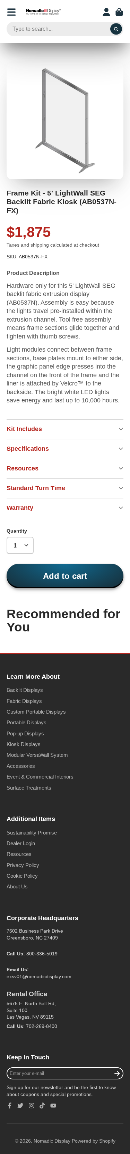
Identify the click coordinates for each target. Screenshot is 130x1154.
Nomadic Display (52, 1141)
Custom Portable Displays (36, 712)
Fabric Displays (24, 701)
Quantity (17, 531)
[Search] (116, 29)
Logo (43, 12)
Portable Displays (26, 722)
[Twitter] (20, 1106)
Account (106, 12)
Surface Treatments (29, 788)
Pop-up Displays (25, 733)
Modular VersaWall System (37, 755)
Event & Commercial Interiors (40, 777)
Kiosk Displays (24, 744)
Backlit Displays (25, 690)
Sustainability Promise (32, 833)
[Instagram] (31, 1106)
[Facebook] (10, 1106)
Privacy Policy (23, 865)
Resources (19, 854)
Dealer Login (21, 843)
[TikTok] (42, 1106)
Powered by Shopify (93, 1141)
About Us (17, 886)
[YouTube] (53, 1106)
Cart (119, 12)
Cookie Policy (22, 876)
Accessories (21, 766)
